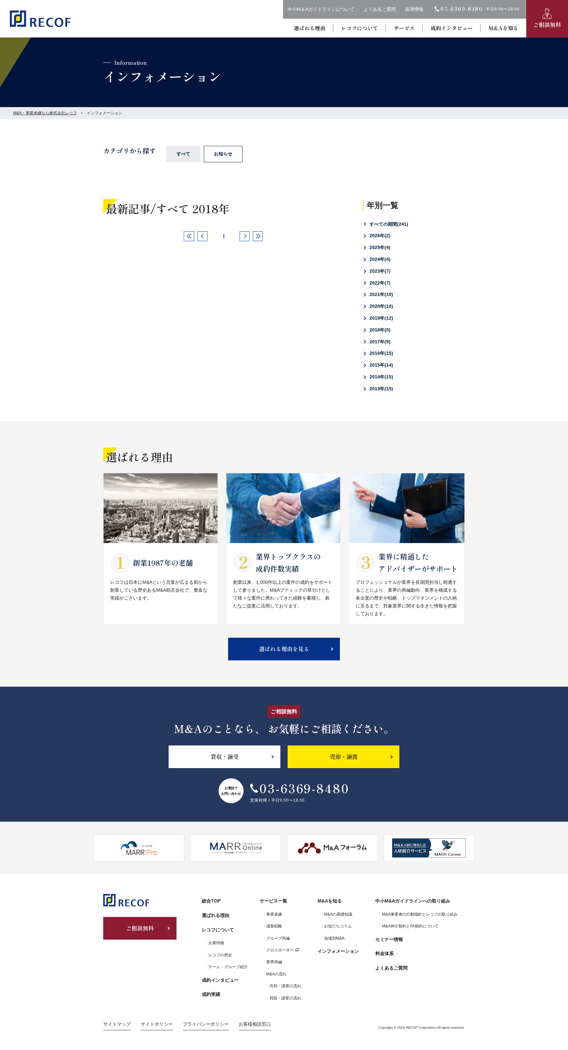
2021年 (380, 294)
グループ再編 (278, 938)
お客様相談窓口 (255, 1024)
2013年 (380, 388)
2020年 (380, 306)
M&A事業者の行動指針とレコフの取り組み (420, 914)
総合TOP (211, 900)
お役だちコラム (338, 926)
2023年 (379, 271)
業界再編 (274, 962)
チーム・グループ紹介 (228, 967)
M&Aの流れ (276, 974)
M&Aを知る (503, 28)
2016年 (380, 353)
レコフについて (359, 28)
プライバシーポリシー (206, 1024)
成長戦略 (274, 926)
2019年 (380, 318)
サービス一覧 (273, 900)
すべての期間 (388, 224)
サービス (404, 28)
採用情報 (414, 9)
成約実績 (211, 994)
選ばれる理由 (309, 28)
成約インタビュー (452, 28)
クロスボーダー (280, 950)
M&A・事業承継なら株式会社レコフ (45, 113)
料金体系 (384, 953)
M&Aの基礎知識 (338, 914)
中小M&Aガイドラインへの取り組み (412, 900)
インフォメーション (338, 951)
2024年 (379, 259)
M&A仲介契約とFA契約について (410, 926)
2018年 (379, 329)
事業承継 (274, 914)
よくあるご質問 (380, 9)
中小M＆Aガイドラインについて (321, 9)
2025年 (379, 247)
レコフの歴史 (220, 955)
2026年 (379, 235)
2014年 (380, 376)
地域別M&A (334, 938)
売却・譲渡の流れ (285, 986)
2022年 (379, 282)
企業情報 (216, 943)
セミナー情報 (389, 939)
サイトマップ (117, 1024)
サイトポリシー (157, 1024)
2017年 (379, 341)
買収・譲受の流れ (285, 998)
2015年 (380, 365)
